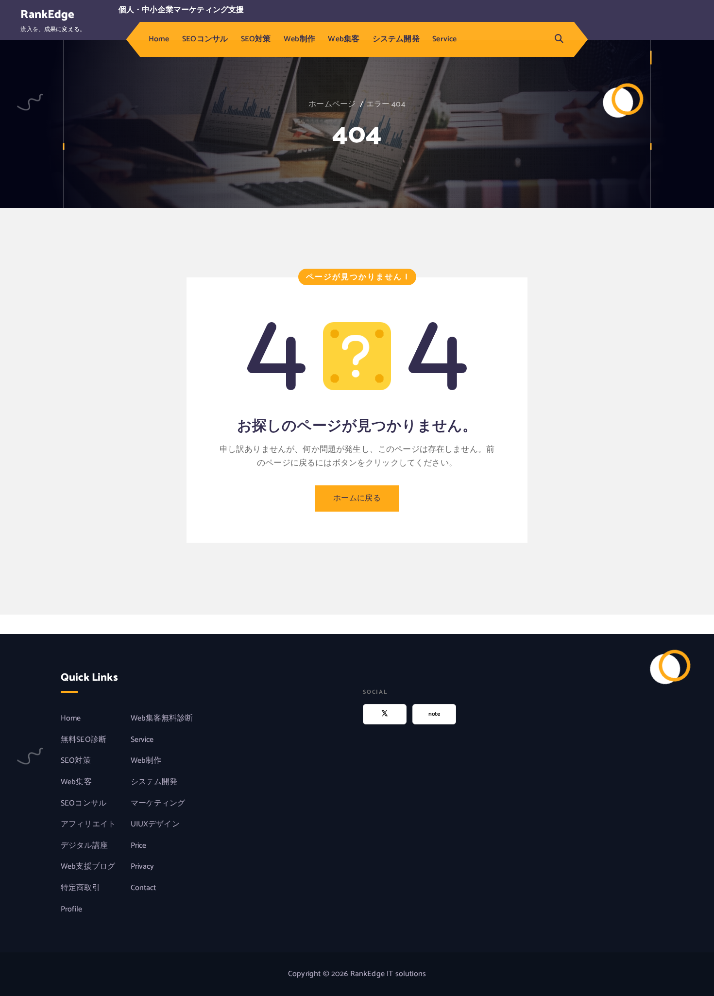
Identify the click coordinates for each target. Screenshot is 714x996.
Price (139, 846)
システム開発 (396, 39)
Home (159, 39)
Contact (143, 888)
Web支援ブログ (88, 866)
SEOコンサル (205, 39)
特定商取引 (80, 888)
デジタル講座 (84, 846)
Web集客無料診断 (162, 718)
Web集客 (343, 39)
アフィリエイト (88, 824)
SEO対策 (256, 39)
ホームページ (332, 104)
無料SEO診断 (83, 740)
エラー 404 (386, 104)
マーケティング (158, 803)
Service (444, 39)
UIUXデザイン (155, 824)
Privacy (142, 866)
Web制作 (299, 39)
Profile (71, 909)
